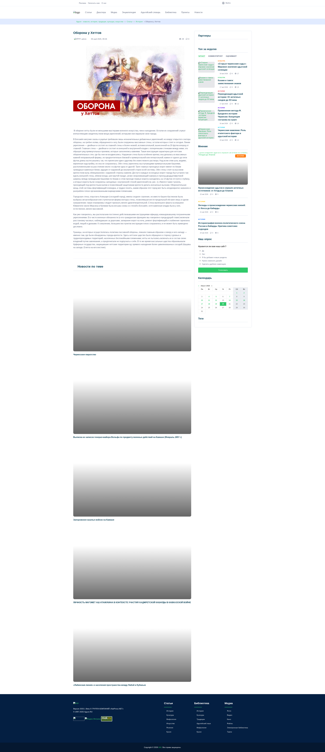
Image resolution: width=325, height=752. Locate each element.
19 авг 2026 (224, 140)
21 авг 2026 (204, 212)
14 (230, 300)
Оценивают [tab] (231, 56)
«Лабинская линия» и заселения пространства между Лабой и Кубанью (109, 685)
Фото (229, 711)
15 (237, 300)
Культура (170, 715)
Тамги (229, 732)
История (139, 22)
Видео (229, 715)
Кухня (168, 732)
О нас (104, 3)
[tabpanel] (223, 100)
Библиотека (170, 12)
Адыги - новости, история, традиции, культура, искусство (99, 22)
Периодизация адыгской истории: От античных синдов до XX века (230, 97)
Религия (169, 728)
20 (223, 304)
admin (84, 39)
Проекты (185, 12)
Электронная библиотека (237, 728)
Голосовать (223, 270)
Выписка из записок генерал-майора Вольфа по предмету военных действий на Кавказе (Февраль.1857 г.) (127, 437)
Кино (229, 719)
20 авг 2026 (204, 233)
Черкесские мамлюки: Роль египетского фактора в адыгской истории (232, 133)
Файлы (230, 723)
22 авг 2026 (204, 194)
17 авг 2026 (224, 87)
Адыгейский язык (204, 723)
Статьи (88, 12)
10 (202, 300)
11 (209, 300)
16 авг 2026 (224, 123)
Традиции (201, 719)
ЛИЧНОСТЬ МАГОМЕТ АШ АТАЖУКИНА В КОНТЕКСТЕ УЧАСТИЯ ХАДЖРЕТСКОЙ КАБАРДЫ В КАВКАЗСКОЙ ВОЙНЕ (132, 602)
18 (209, 304)
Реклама (82, 3)
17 (202, 304)
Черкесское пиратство (84, 354)
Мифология (171, 719)
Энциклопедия (129, 12)
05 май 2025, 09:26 (99, 39)
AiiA (159, 747)
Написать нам (94, 3)
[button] (250, 13)
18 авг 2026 (224, 74)
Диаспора (101, 12)
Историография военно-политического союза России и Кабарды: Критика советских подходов (221, 226)
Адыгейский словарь (150, 12)
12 (216, 300)
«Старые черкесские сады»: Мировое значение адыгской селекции (232, 67)
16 (244, 300)
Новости (198, 12)
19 (216, 304)
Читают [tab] (201, 56)
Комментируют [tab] (215, 56)
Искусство (170, 723)
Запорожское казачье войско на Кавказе (93, 520)
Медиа (114, 12)
